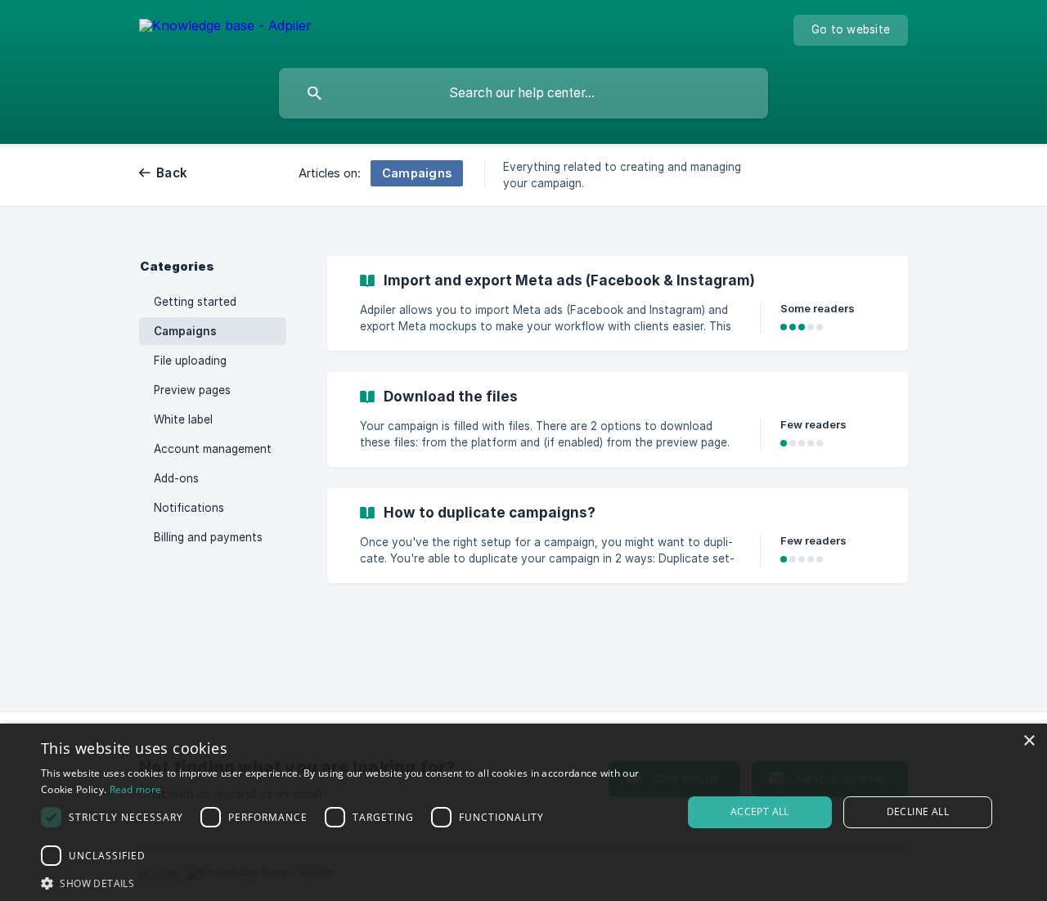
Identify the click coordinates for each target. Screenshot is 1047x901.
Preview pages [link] (192, 390)
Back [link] (171, 173)
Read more (136, 789)
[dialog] (523, 812)
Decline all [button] (918, 811)
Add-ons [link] (176, 478)
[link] (617, 303)
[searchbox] (523, 93)
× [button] (1028, 741)
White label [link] (183, 419)
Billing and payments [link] (208, 537)
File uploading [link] (190, 360)
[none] (225, 28)
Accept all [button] (759, 811)
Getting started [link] (195, 301)
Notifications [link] (189, 507)
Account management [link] (213, 448)
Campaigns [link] (185, 331)
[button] (352, 882)
